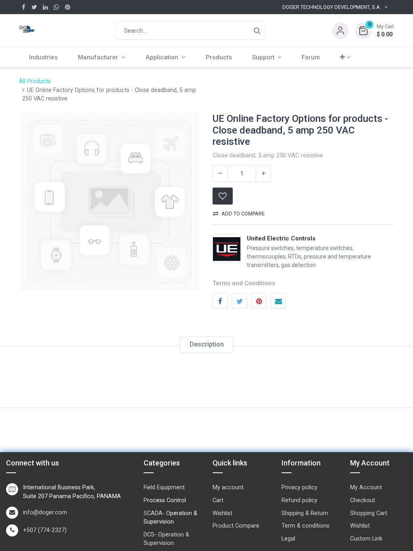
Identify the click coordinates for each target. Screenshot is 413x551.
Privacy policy (299, 487)
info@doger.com (45, 512)
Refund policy (299, 500)
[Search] (257, 30)
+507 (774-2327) (45, 530)
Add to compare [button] (243, 214)
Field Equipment (164, 487)
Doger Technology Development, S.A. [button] (331, 7)
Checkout (362, 500)
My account (228, 487)
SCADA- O (157, 513)
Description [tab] (207, 344)
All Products (35, 81)
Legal (288, 538)
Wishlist (222, 513)
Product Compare (236, 525)
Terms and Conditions (244, 283)
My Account (366, 487)
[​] (23, 7)
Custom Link (366, 538)
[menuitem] (43, 57)
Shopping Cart (368, 513)
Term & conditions (306, 525)
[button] (374, 30)
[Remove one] (220, 173)
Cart (218, 500)
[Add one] (263, 173)
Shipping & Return (305, 513)
